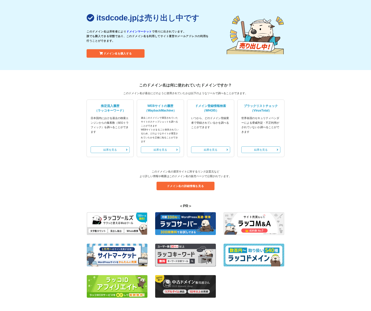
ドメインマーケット (139, 31)
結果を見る (110, 149)
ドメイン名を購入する (118, 53)
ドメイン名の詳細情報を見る (185, 186)
